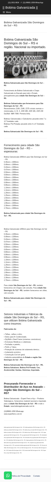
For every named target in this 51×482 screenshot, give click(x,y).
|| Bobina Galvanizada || (20, 7)
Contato (36, 476)
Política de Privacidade (21, 476)
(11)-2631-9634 (13, 3)
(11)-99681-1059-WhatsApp (33, 3)
